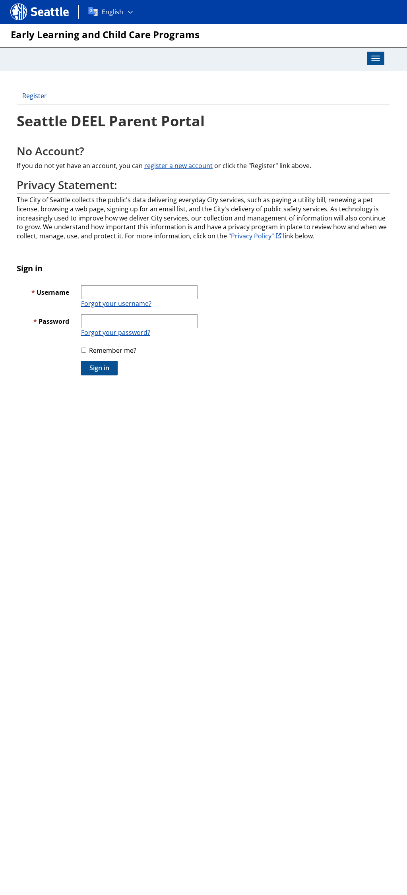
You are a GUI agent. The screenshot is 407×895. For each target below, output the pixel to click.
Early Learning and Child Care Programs (105, 34)
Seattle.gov (27, 4)
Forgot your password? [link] (115, 332)
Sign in (99, 367)
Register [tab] (34, 95)
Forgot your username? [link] (116, 303)
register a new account (178, 165)
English (112, 12)
